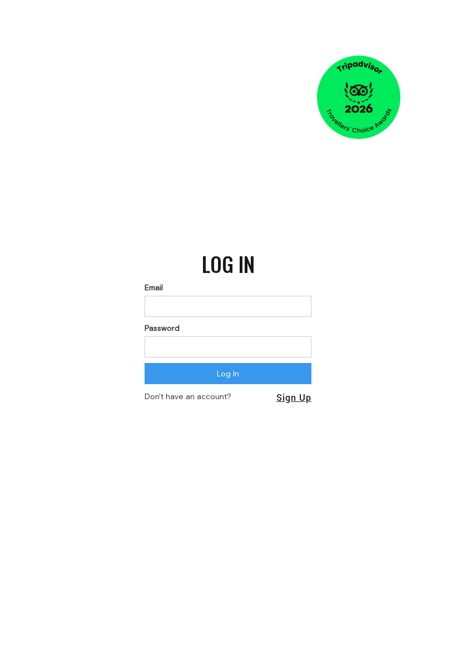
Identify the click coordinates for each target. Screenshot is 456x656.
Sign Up (293, 397)
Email (154, 287)
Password (162, 328)
